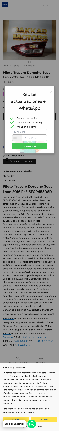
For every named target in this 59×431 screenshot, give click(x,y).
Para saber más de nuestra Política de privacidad (26, 408)
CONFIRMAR (29, 146)
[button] (44, 419)
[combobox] (17, 138)
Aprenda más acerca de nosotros (18, 412)
